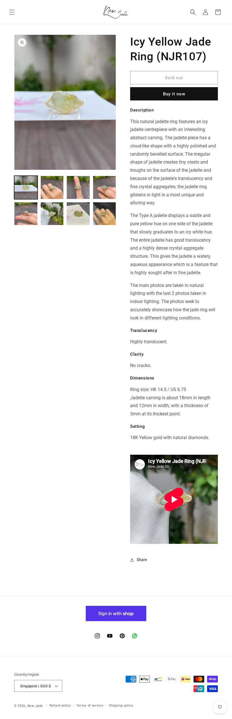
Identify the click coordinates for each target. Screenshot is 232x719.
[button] (12, 12)
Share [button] (142, 559)
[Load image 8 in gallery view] (104, 214)
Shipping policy (121, 705)
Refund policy (60, 705)
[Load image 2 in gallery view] (52, 187)
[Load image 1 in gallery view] (26, 187)
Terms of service (89, 705)
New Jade (35, 706)
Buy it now (174, 93)
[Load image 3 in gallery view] (78, 187)
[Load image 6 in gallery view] (52, 214)
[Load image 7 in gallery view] (78, 214)
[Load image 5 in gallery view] (26, 214)
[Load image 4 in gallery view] (104, 187)
